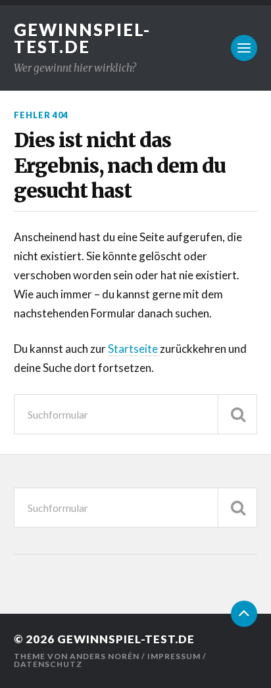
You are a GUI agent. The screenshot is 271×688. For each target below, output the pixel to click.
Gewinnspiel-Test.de (82, 38)
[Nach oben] (244, 614)
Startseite (134, 348)
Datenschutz (48, 664)
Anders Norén (104, 656)
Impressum (174, 656)
